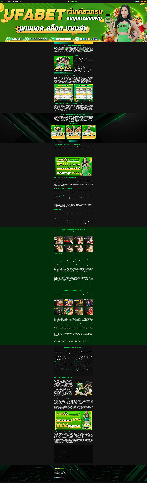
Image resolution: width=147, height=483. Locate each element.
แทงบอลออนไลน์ (9, 1)
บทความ (20, 1)
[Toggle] (55, 448)
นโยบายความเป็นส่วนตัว (88, 477)
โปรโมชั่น (5, 1)
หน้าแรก (2, 1)
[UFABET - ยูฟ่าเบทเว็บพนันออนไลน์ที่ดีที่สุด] (73, 1)
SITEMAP (92, 477)
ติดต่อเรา (13, 1)
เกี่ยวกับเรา (16, 1)
